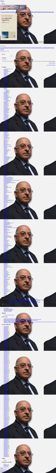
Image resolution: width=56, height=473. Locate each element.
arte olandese (5, 124)
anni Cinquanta (6, 75)
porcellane (5, 259)
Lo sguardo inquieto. (29, 48)
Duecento (5, 167)
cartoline (5, 152)
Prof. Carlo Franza (39, 48)
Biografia (3, 3)
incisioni (7, 172)
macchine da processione (7, 214)
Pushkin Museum (6, 261)
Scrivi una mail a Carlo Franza (51, 65)
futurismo (5, 186)
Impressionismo (6, 196)
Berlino (5, 143)
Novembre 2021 (6, 371)
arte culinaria (5, 98)
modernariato (5, 229)
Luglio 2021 (5, 374)
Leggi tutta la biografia (52, 63)
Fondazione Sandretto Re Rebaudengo (9, 182)
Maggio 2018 (6, 404)
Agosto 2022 (5, 364)
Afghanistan (5, 70)
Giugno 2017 (6, 413)
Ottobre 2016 (6, 419)
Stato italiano (32, 47)
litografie (5, 210)
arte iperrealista (6, 116)
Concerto (5, 160)
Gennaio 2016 (6, 426)
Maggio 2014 (6, 442)
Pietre (4, 251)
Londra (5, 211)
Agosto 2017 (5, 411)
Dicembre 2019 (6, 389)
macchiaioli (5, 213)
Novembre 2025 (6, 333)
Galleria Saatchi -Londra (7, 187)
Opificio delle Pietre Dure (7, 245)
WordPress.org (6, 466)
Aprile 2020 (5, 386)
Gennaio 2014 (6, 445)
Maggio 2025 (6, 338)
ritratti (4, 267)
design (5, 164)
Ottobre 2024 (6, 343)
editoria (11, 47)
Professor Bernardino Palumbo (46, 48)
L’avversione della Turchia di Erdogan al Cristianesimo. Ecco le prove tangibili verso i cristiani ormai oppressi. (25, 300)
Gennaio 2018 (6, 407)
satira (4, 270)
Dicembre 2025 (6, 332)
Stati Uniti (5, 281)
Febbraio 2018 (6, 406)
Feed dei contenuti (6, 464)
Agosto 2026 (5, 326)
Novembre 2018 (6, 399)
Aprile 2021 (5, 376)
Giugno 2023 (6, 356)
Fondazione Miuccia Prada (7, 181)
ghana (23, 48)
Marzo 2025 (5, 339)
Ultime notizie (6, 304)
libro (25, 48)
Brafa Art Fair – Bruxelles (7, 146)
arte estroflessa (6, 105)
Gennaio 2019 (6, 398)
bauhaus (5, 141)
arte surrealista (6, 135)
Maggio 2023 (6, 357)
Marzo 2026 (5, 330)
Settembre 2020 (6, 382)
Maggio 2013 (6, 451)
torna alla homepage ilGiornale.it (4, 470)
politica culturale (23, 47)
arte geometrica (6, 112)
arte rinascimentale (6, 130)
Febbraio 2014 (6, 444)
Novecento (5, 244)
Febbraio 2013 (6, 454)
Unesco (5, 290)
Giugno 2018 (6, 403)
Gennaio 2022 (6, 369)
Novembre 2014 (6, 437)
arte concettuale (6, 96)
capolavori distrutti (6, 150)
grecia (5, 194)
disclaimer (1, 468)
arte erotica (5, 104)
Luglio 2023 (5, 355)
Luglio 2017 (5, 412)
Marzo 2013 (5, 453)
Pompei (5, 257)
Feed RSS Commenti (8, 471)
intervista (5, 199)
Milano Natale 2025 (6, 224)
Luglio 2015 (5, 431)
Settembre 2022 (6, 363)
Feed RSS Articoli (2, 471)
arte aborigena (6, 91)
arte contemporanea (6, 97)
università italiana (39, 47)
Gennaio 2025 (6, 341)
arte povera (5, 128)
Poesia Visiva (6, 254)
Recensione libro (28, 47)
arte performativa (6, 126)
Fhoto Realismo (6, 174)
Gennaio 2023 (6, 360)
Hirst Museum (6, 195)
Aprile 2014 (5, 443)
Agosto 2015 (5, 430)
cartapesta (5, 151)
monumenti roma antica (7, 232)
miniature (5, 225)
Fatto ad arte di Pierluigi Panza (8, 308)
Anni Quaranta (6, 79)
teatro (4, 286)
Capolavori (5, 149)
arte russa (5, 132)
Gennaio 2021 (6, 379)
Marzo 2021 (5, 377)
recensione (52, 48)
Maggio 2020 (6, 385)
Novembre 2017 (6, 409)
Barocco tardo (6, 140)
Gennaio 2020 (6, 388)
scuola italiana (6, 272)
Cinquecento (5, 156)
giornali (5, 191)
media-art (5, 221)
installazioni (5, 198)
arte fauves (5, 107)
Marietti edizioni (34, 48)
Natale (5, 239)
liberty (5, 205)
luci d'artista (5, 212)
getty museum (6, 190)
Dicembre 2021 (6, 370)
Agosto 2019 (5, 392)
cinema (5, 155)
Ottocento (5, 247)
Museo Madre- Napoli (7, 236)
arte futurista (5, 111)
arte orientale (5, 125)
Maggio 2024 (6, 347)
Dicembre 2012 (6, 455)
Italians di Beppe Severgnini (8, 310)
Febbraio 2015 (6, 435)
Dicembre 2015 (6, 427)
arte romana (5, 131)
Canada (5, 148)
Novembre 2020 (6, 380)
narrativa (19, 47)
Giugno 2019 (6, 394)
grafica (5, 193)
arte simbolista (6, 134)
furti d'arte (5, 185)
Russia (5, 269)
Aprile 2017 (5, 414)
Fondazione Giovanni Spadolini (8, 177)
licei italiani (5, 208)
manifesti (5, 217)
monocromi (5, 231)
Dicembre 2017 (6, 408)
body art (5, 145)
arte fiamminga (6, 108)
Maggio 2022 (6, 366)
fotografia (5, 183)
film (4, 176)
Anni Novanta (6, 77)
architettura (5, 86)
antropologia (45, 47)
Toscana (5, 288)
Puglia (5, 260)
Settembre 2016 (6, 420)
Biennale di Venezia (6, 144)
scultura (5, 271)
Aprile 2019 (5, 395)
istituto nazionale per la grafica (8, 200)
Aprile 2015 (5, 433)
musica (5, 237)
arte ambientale (6, 92)
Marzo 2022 (5, 368)
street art (5, 285)
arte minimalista (6, 121)
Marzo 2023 (5, 358)
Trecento (5, 289)
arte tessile (5, 136)
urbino (5, 292)
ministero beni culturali (7, 226)
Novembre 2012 (6, 456)
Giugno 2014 (6, 441)
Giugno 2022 (6, 365)
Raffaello (5, 264)
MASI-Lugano (6, 219)
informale (5, 197)
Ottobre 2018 (6, 400)
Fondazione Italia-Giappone (8, 179)
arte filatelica (5, 110)
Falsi (4, 171)
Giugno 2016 (6, 422)
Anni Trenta (5, 81)
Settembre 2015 (6, 429)
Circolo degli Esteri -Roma (7, 157)
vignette (5, 295)
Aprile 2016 (5, 424)
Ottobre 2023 (6, 353)
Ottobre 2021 (6, 372)
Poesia (5, 253)
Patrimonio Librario (6, 249)
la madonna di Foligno (7, 202)
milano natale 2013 (6, 223)
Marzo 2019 (5, 396)
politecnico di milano (7, 255)
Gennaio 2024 (6, 350)
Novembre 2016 (6, 418)
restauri (5, 266)
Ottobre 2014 (6, 438)
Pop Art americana (6, 258)
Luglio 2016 (5, 421)
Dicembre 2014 (6, 436)
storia (35, 47)
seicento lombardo (6, 274)
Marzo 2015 (5, 434)
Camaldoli (5, 147)
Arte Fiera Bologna (6, 109)
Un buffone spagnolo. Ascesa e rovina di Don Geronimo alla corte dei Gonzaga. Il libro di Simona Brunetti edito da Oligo (20, 320)
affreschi (5, 69)
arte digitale (5, 99)
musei (4, 234)
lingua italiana (6, 209)
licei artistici (5, 207)
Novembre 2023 (6, 352)
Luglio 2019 (5, 393)
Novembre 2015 (6, 428)
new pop (5, 241)
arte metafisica (6, 119)
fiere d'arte (5, 175)
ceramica (5, 154)
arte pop (5, 127)
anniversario (5, 83)
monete (5, 230)
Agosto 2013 (5, 449)
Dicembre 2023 (6, 351)
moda (4, 228)
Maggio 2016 (6, 423)
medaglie (5, 220)
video (4, 294)
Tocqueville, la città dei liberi (8, 311)
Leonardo (5, 204)
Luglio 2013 (5, 450)
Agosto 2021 (5, 373)
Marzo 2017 (5, 415)
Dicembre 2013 (6, 446)
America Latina (6, 73)
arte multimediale (6, 122)
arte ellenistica (6, 103)
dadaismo (5, 163)
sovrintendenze (6, 279)
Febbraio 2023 (6, 359)
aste (4, 139)
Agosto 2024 (5, 345)
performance (5, 250)
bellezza (5, 142)
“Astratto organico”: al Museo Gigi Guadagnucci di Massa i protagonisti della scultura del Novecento (18, 318)
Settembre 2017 (6, 410)
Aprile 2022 (5, 367)
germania (5, 189)
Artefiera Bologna (6, 138)
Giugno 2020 (6, 384)
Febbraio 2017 (6, 416)
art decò (5, 88)
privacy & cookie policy (3, 469)
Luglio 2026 (5, 327)
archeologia (5, 85)
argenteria (7, 90)
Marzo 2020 (5, 387)
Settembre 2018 (6, 401)
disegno (5, 166)
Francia (5, 184)
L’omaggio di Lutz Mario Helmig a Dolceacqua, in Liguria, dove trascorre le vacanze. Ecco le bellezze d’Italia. (22, 299)
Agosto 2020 (5, 383)
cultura (5, 162)
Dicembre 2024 (6, 342)
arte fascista (5, 106)
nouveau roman (6, 243)
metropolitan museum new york (8, 222)
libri (17, 47)
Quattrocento (5, 262)
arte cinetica (7, 100)
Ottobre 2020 (6, 381)
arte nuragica (5, 123)
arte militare (5, 120)
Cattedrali (5, 153)
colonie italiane (6, 159)
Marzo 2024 (5, 349)
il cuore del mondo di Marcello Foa (9, 309)
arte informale (6, 114)
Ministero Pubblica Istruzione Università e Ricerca (11, 227)
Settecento (5, 276)
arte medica (5, 118)
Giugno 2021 (6, 375)
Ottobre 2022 (6, 362)
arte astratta (5, 94)
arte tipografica (6, 137)
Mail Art (5, 216)
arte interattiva (6, 115)
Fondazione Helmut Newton (8, 178)
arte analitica (5, 93)
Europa (14, 47)
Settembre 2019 (6, 391)
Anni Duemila (5, 47)
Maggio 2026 (6, 328)
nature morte (5, 240)
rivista (5, 268)
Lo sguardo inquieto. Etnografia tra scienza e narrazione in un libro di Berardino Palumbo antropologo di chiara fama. (27, 12)
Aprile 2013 (5, 452)
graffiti (5, 192)
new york (5, 242)
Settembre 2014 (6, 439)
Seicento (5, 273)
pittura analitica (6, 252)
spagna (5, 280)
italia (15, 47)
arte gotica (5, 113)
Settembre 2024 (6, 344)
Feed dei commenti (6, 465)
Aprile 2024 (5, 348)
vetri (4, 293)
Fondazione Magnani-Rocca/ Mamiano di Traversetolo (11, 180)
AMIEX (5, 74)
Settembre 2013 (6, 448)
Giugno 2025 (6, 337)
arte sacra (5, 133)
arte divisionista (6, 101)
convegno (8, 47)
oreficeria (5, 246)
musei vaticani (6, 235)
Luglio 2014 (5, 440)
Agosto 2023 (5, 354)
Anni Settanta (6, 80)
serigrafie (5, 275)
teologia (5, 287)
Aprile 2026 (5, 329)
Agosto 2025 (5, 335)
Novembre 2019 (6, 390)
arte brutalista (6, 95)
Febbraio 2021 (6, 378)
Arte (4, 89)
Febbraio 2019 (6, 397)
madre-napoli (5, 215)
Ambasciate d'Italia (6, 71)
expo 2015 (5, 170)
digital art (5, 165)
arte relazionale (6, 129)
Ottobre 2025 (6, 334)
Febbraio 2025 (6, 340)
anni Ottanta (5, 78)
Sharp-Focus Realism (7, 277)
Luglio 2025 (5, 336)
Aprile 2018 (5, 405)
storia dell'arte (6, 284)
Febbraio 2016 (6, 425)
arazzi (4, 84)
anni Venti (5, 82)
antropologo (49, 47)
